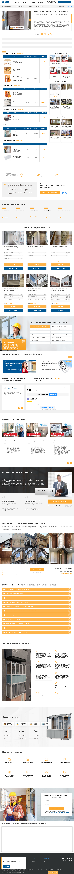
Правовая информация (49, 869)
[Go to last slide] (69, 357)
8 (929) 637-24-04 (65, 573)
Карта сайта (40, 869)
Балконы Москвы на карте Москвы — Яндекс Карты (49, 409)
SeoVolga (22, 872)
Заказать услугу (13, 268)
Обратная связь (58, 869)
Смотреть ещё (37, 569)
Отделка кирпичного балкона (59, 246)
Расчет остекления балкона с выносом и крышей (12, 289)
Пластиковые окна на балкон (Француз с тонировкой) (59, 289)
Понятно (7, 866)
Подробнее (13, 264)
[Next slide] (30, 20)
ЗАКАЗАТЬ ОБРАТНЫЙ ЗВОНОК (49, 192)
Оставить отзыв (65, 379)
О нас (50, 6)
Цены (30, 6)
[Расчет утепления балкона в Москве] (28, 20)
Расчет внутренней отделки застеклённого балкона (35, 247)
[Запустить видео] (55, 58)
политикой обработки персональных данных (60, 812)
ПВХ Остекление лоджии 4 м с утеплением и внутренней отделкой (12, 248)
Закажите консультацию (60, 501)
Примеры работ (40, 6)
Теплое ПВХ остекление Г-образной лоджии (35, 289)
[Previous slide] (3, 20)
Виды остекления (6, 6)
